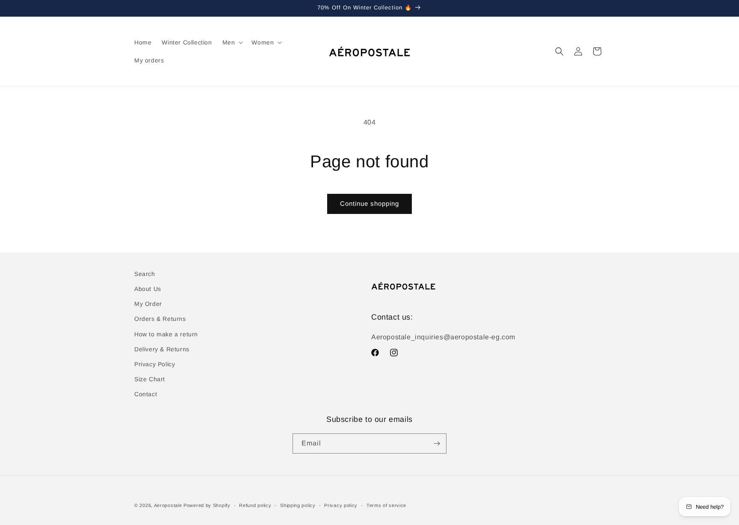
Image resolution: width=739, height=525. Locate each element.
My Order (148, 303)
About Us (147, 288)
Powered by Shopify (207, 505)
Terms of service (386, 505)
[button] (232, 42)
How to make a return (166, 334)
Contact (145, 394)
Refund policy (255, 505)
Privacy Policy (154, 364)
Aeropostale (168, 505)
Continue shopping (369, 203)
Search (144, 273)
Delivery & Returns (161, 349)
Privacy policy (341, 505)
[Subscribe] (436, 443)
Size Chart (149, 379)
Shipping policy (298, 505)
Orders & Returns (160, 318)
